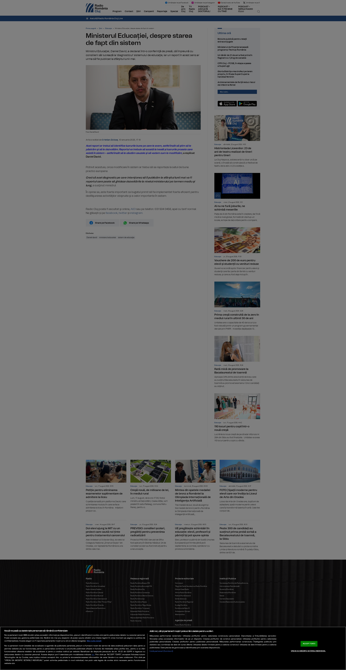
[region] (173, 648)
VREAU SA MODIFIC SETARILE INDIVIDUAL (308, 651)
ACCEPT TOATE (309, 644)
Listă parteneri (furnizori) (161, 651)
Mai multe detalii (94, 641)
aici (93, 655)
